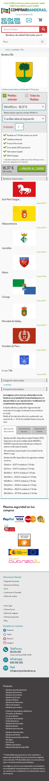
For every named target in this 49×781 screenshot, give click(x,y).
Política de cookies (10, 596)
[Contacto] (29, 20)
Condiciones (8, 592)
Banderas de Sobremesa (14, 702)
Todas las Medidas (35, 97)
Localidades (15, 50)
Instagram (10, 643)
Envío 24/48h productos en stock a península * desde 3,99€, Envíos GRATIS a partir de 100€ (24, 4)
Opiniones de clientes (39, 430)
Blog (5, 621)
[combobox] (24, 106)
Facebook (10, 630)
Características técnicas (24, 430)
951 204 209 (10, 19)
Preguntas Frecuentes (11, 581)
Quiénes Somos (9, 609)
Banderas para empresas (14, 728)
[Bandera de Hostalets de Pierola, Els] (24, 336)
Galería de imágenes (11, 613)
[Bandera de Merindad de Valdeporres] (24, 311)
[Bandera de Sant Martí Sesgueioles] (24, 189)
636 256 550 (10, 22)
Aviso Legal (8, 606)
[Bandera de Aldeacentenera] (24, 213)
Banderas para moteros (14, 707)
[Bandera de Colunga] (24, 286)
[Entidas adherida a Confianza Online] (24, 540)
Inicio (8, 50)
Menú (5, 41)
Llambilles (7, 248)
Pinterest (9, 638)
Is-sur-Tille (7, 370)
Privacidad (17, 592)
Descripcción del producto (9, 430)
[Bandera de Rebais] (24, 262)
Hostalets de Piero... (11, 346)
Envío (6, 589)
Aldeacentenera (9, 223)
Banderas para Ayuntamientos (16, 690)
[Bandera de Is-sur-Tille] (24, 360)
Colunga (6, 296)
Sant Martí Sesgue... (11, 199)
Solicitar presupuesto (11, 617)
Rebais (5, 272)
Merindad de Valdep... (12, 321)
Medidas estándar (12, 97)
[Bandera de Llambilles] (24, 238)
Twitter (9, 634)
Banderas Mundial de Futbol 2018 (17, 747)
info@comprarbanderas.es (23, 670)
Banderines (28, 711)
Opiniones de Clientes (11, 585)
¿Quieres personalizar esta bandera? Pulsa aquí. (20, 89)
